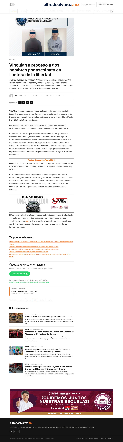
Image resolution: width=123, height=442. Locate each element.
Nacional (51, 11)
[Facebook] (14, 431)
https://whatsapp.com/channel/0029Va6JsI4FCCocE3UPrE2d (29, 282)
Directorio (84, 438)
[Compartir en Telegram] (31, 102)
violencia (49, 300)
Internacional (107, 11)
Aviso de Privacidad (94, 438)
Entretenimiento (85, 11)
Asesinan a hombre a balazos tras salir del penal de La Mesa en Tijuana (33, 247)
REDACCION (18, 96)
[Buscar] (111, 11)
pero (27, 221)
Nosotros (78, 438)
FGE (35, 300)
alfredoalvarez (61, 4)
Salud (74, 11)
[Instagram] (18, 431)
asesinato (21, 300)
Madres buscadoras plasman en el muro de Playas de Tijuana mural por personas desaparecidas (47, 350)
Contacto (110, 438)
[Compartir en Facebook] (20, 102)
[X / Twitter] (11, 431)
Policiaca (22, 11)
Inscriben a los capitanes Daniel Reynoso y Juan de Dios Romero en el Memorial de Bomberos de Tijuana (48, 368)
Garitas (30, 11)
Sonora (97, 11)
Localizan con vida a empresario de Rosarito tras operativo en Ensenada (34, 249)
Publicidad (104, 438)
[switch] (12, 4)
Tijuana (13, 11)
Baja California (40, 11)
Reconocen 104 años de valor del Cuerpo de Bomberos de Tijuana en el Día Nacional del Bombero (49, 333)
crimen (29, 300)
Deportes (60, 11)
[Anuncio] (41, 203)
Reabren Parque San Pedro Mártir (41, 160)
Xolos (68, 11)
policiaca (41, 300)
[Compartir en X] (23, 102)
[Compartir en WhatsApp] (27, 102)
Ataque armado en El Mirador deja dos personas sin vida (28, 252)
